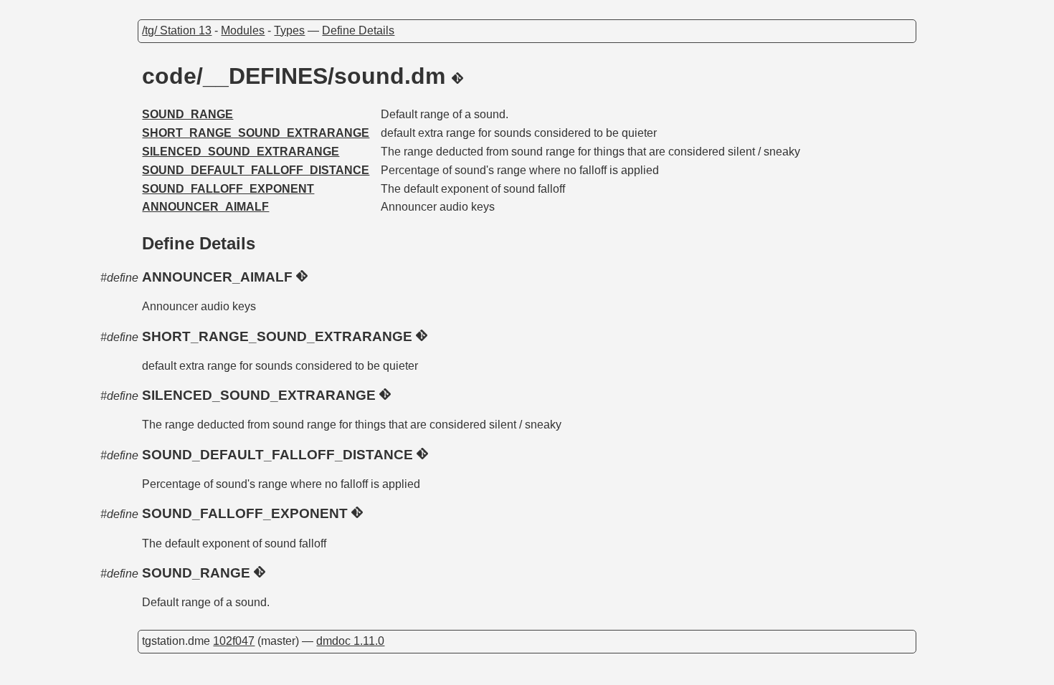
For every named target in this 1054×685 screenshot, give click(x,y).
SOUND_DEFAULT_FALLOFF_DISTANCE (255, 170)
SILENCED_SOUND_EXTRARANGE (240, 151)
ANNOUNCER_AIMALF (205, 207)
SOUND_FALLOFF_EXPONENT (228, 189)
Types (289, 30)
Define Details (358, 30)
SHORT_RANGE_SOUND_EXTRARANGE (255, 133)
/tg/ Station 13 (177, 30)
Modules (243, 30)
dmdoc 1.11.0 (350, 641)
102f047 (234, 641)
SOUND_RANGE (187, 114)
